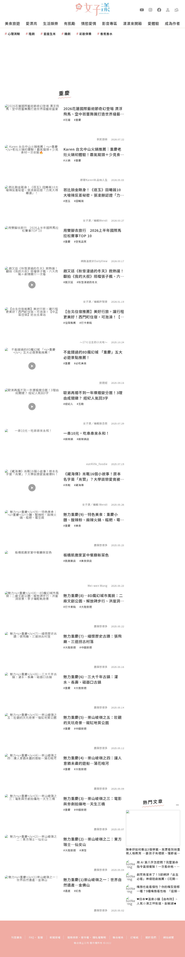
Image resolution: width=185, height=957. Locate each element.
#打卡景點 (85, 322)
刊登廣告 (16, 937)
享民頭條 (102, 139)
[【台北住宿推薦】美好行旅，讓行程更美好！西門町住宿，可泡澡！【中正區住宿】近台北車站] (32, 325)
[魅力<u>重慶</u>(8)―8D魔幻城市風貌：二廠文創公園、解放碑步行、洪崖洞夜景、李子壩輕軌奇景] (32, 609)
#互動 (80, 404)
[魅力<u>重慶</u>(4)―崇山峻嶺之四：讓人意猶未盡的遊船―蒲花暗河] (32, 772)
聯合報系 (118, 937)
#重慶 (77, 120)
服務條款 (72, 937)
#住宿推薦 (69, 322)
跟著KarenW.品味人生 (93, 180)
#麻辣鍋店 (83, 439)
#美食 (77, 525)
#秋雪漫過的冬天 (87, 282)
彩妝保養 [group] (85, 34)
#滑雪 (83, 850)
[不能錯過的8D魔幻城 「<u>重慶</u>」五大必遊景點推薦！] (32, 366)
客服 (40, 937)
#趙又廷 (68, 282)
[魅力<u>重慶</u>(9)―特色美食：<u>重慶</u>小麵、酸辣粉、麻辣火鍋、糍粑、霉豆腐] (32, 528)
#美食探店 (85, 561)
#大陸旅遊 (85, 607)
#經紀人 (68, 404)
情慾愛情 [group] (88, 23)
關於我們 (150, 937)
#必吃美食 (80, 363)
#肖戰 (66, 485)
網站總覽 (168, 937)
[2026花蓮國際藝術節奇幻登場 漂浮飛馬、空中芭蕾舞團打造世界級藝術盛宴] (32, 122)
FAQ (31, 937)
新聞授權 (55, 937)
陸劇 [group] (32, 34)
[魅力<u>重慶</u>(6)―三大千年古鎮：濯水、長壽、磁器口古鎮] (32, 691)
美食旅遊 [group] (12, 23)
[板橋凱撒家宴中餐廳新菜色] (32, 569)
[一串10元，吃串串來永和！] (32, 447)
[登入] (167, 9)
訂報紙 (134, 937)
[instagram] (150, 9)
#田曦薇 (79, 201)
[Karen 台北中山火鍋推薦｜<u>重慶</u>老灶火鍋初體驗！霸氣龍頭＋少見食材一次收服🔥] (32, 163)
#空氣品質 (80, 241)
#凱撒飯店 (69, 561)
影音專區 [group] (109, 23)
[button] (176, 9)
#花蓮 (66, 120)
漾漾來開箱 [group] (132, 23)
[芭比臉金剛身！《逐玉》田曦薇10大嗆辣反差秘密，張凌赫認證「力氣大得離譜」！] (32, 204)
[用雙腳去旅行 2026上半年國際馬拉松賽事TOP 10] (32, 244)
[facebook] (159, 9)
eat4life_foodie (96, 464)
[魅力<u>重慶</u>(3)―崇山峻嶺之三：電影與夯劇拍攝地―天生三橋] (32, 812)
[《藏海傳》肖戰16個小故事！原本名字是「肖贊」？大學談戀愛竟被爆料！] (32, 488)
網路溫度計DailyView (94, 261)
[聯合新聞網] (79, 8)
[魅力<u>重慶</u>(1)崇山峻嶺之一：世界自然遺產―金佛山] (32, 893)
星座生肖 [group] (50, 34)
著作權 (85, 937)
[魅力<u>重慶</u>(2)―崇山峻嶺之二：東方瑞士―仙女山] (32, 853)
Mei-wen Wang (97, 585)
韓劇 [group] (67, 34)
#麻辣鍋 (68, 439)
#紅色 (77, 891)
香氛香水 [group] (106, 34)
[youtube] (141, 9)
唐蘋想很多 (100, 545)
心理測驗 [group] (14, 34)
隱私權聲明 (99, 937)
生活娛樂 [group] (50, 23)
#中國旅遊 (85, 647)
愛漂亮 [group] (31, 23)
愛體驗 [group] (153, 23)
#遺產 (66, 891)
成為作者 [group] (172, 23)
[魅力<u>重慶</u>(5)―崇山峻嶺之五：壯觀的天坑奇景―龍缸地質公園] (32, 731)
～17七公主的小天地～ (93, 342)
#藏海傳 (79, 485)
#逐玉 (66, 201)
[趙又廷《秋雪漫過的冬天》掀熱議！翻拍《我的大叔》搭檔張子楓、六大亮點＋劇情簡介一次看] (32, 285)
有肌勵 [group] (69, 23)
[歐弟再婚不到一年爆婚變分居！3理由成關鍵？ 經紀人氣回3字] (32, 406)
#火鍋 (66, 160)
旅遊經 (103, 383)
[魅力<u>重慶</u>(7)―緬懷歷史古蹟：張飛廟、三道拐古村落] (32, 650)
